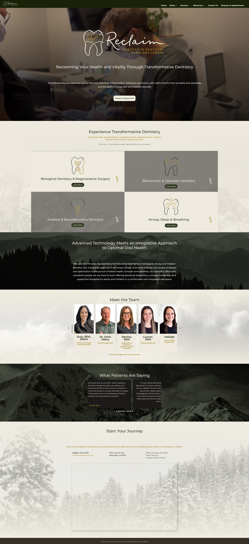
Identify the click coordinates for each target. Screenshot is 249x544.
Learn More (77, 185)
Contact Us (213, 5)
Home (164, 5)
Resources (198, 5)
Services (184, 5)
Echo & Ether (145, 541)
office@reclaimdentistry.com (82, 455)
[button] (180, 328)
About (172, 5)
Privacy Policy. (127, 541)
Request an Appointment (232, 5)
